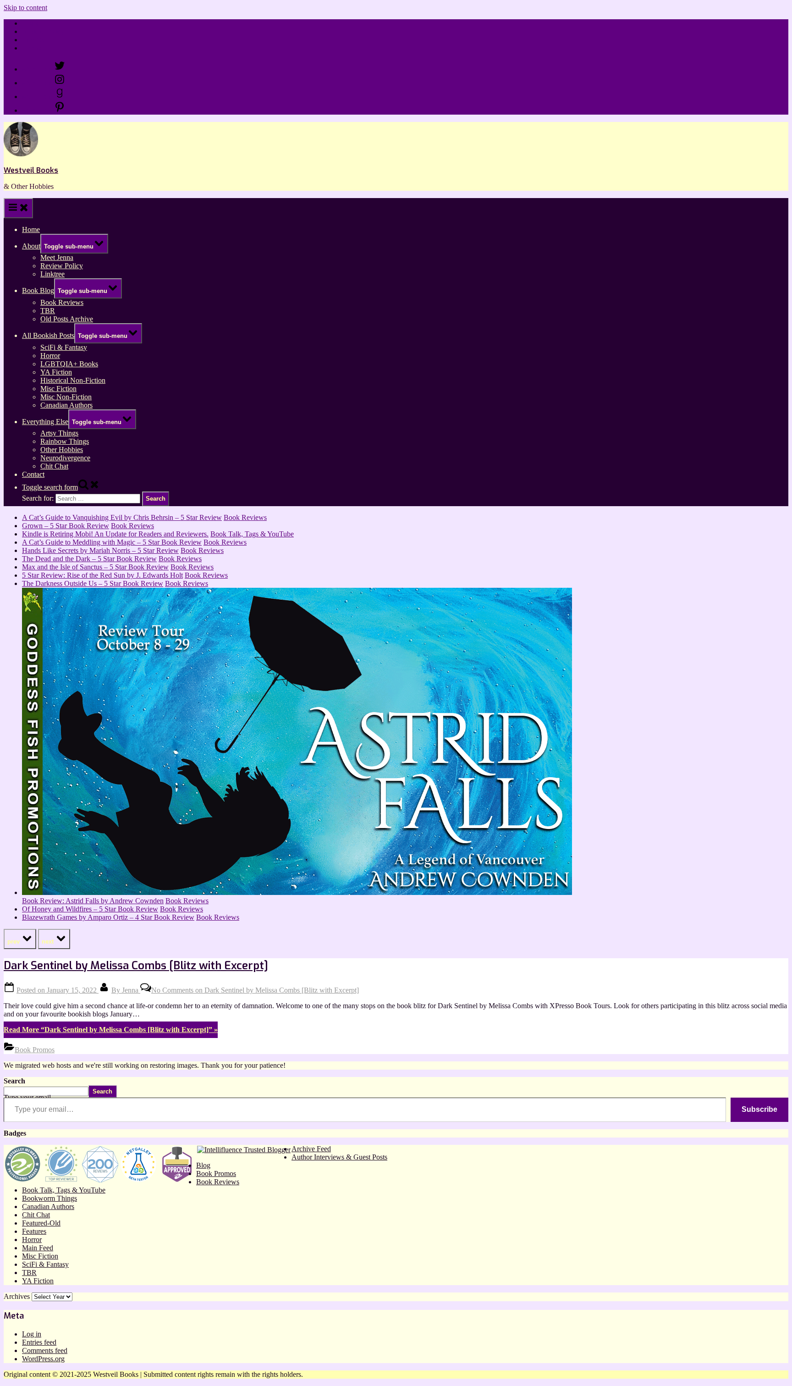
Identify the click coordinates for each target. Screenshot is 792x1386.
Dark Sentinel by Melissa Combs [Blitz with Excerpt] (136, 965)
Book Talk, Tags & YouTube (252, 534)
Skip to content (25, 7)
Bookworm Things (49, 1198)
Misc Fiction (58, 388)
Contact (33, 48)
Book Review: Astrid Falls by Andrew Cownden (93, 901)
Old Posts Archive (66, 319)
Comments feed (44, 1350)
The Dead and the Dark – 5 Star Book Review (89, 559)
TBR (47, 311)
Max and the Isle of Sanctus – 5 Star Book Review (95, 567)
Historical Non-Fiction (72, 380)
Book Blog (38, 290)
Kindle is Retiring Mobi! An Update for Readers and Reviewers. (115, 534)
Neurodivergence (65, 458)
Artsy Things (59, 433)
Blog (203, 1165)
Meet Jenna (56, 257)
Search (14, 1081)
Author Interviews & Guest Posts (339, 1157)
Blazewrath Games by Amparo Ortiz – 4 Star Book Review (108, 917)
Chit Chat (54, 466)
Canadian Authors (66, 405)
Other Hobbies (61, 449)
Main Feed (37, 1248)
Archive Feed (311, 1149)
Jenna (125, 990)
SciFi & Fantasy (63, 347)
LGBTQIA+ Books (69, 364)
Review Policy (43, 31)
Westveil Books (31, 170)
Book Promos (35, 1050)
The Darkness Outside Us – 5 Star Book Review (92, 583)
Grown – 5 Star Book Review (65, 526)
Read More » (111, 1029)
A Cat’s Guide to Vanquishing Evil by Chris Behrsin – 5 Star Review (122, 517)
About (31, 246)
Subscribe (759, 1109)
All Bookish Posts (48, 335)
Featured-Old (41, 1223)
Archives (17, 1296)
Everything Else (45, 421)
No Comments (255, 990)
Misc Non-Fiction (66, 397)
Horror (50, 355)
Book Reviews (61, 302)
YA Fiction (56, 372)
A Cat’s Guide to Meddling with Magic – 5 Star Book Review (112, 542)
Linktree (34, 40)
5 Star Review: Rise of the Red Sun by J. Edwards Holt (102, 575)
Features (34, 1231)
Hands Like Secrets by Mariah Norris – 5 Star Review (100, 550)
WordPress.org (43, 1359)
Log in (31, 1334)
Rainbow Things (64, 441)
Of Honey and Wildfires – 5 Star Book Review (90, 909)
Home (31, 23)
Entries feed (39, 1342)
